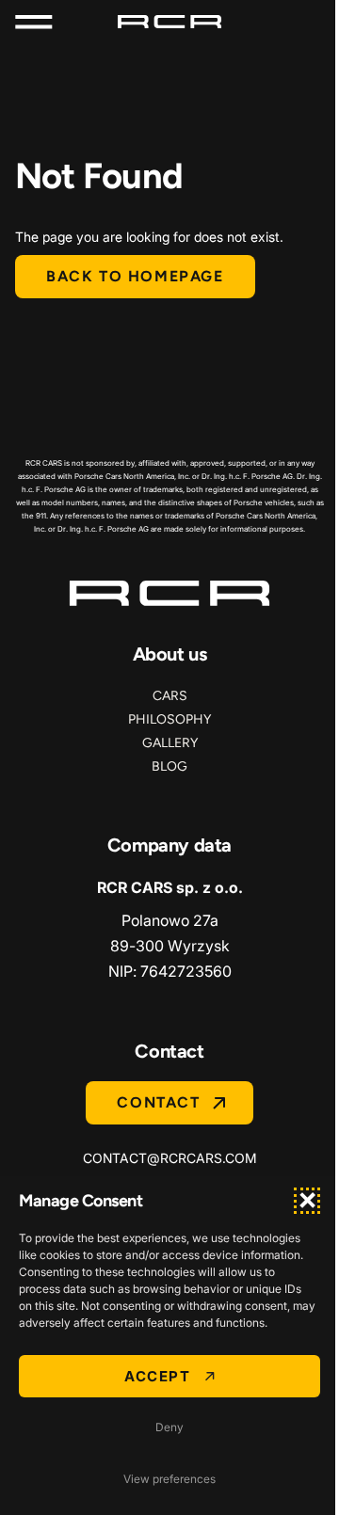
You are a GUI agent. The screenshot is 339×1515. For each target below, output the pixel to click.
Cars (170, 696)
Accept (157, 1376)
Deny (169, 1427)
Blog (169, 766)
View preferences (169, 1479)
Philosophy (169, 719)
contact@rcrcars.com (170, 1158)
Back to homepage (135, 276)
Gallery (170, 743)
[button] (307, 1200)
